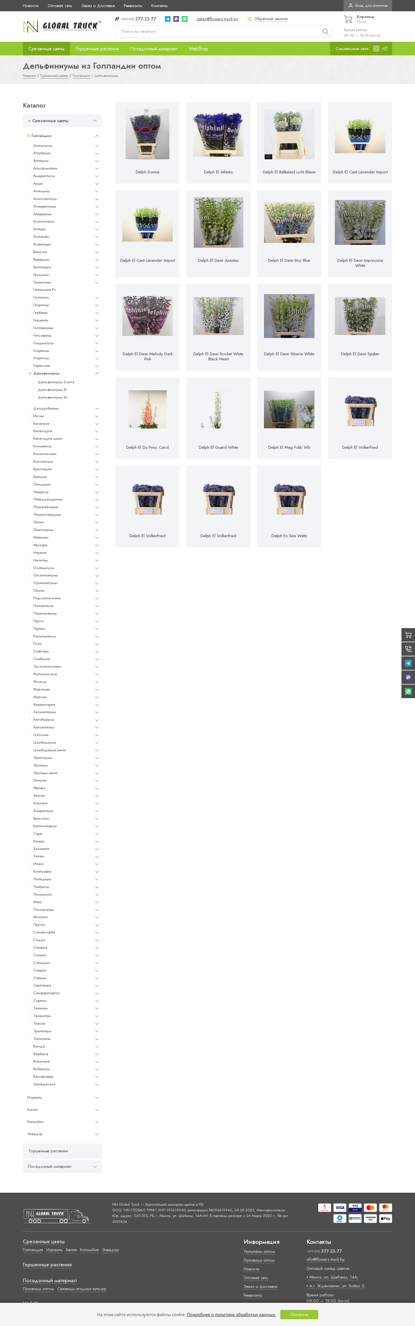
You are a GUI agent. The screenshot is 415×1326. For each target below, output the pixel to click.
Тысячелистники (47, 666)
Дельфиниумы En (53, 397)
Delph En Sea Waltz (289, 535)
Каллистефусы (45, 826)
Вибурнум (41, 1069)
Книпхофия (42, 871)
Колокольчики (44, 453)
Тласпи (39, 1023)
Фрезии (40, 697)
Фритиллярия (44, 704)
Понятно (299, 1314)
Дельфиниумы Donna (56, 382)
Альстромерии (45, 168)
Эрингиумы (42, 757)
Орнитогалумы (45, 582)
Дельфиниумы (46, 373)
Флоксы (40, 681)
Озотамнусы (43, 568)
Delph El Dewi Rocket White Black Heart (218, 356)
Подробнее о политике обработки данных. (231, 1314)
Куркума (40, 476)
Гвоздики (41, 274)
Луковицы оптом (38, 1289)
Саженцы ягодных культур (81, 1289)
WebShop (198, 48)
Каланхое (41, 423)
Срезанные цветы (46, 48)
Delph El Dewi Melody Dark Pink (147, 356)
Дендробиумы (46, 408)
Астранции (42, 244)
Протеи (39, 628)
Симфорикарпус (46, 993)
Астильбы (41, 236)
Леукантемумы (45, 507)
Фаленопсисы (45, 674)
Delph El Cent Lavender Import (360, 172)
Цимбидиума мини (49, 750)
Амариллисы (44, 175)
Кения (32, 1109)
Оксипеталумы (45, 575)
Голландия (41, 135)
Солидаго (41, 962)
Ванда (39, 1046)
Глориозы (41, 350)
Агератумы (42, 153)
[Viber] (176, 19)
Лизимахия (42, 894)
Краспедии (42, 469)
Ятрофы (39, 788)
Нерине (40, 552)
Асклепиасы (43, 221)
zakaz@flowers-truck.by (217, 19)
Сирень (40, 1000)
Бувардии (41, 259)
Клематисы (42, 446)
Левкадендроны (47, 499)
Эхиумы (40, 780)
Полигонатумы (45, 613)
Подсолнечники (47, 598)
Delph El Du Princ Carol (147, 447)
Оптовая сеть (60, 6)
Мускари (40, 545)
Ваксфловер (43, 1076)
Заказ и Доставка (98, 6)
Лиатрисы (41, 886)
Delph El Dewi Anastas (218, 260)
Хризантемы (43, 727)
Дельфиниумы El (52, 389)
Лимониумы (43, 529)
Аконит (39, 795)
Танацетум (42, 1015)
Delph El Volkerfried (360, 447)
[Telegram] (168, 19)
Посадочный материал (153, 48)
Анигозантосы (45, 198)
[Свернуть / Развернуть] (95, 120)
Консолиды (43, 461)
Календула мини (47, 438)
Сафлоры (41, 651)
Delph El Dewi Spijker (360, 353)
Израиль (34, 1097)
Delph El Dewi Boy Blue (289, 260)
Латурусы (41, 492)
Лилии (38, 522)
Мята (37, 902)
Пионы (39, 590)
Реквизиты (133, 6)
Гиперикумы (43, 327)
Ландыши (42, 484)
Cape (37, 833)
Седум (39, 939)
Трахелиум (42, 1031)
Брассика (41, 818)
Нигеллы (40, 560)
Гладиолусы (43, 343)
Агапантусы (42, 145)
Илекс (38, 863)
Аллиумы (41, 160)
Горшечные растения (97, 48)
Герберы (40, 312)
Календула (42, 431)
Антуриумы (42, 214)
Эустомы (40, 765)
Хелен (38, 856)
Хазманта (41, 848)
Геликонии (42, 282)
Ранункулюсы (44, 636)
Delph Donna (147, 172)
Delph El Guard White (218, 447)
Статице (39, 978)
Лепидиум (42, 879)
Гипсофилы (42, 335)
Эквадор (34, 1133)
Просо (38, 621)
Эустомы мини (45, 773)
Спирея (39, 970)
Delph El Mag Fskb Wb (289, 447)
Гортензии (41, 365)
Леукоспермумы (47, 514)
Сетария (40, 947)
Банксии (40, 251)
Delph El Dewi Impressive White (360, 263)
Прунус (39, 924)
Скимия (39, 955)
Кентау (38, 841)
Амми (38, 183)
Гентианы (41, 297)
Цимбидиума (44, 742)
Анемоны (41, 191)
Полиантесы (43, 605)
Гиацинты (40, 320)
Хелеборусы (43, 719)
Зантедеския (44, 1084)
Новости (31, 6)
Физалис (40, 917)
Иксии (38, 416)
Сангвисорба (44, 932)
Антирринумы (44, 206)
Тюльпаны (42, 1038)
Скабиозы (41, 658)
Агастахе (40, 803)
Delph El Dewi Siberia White (289, 353)
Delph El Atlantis (218, 172)
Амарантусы (43, 810)
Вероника (41, 1061)
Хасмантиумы (44, 712)
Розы (37, 643)
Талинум (40, 1008)
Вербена (40, 1054)
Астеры (39, 229)
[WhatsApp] (184, 19)
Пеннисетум (43, 909)
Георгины (41, 305)
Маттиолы (41, 537)
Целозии (41, 734)
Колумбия (35, 1121)
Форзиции (41, 689)
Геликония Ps (44, 289)
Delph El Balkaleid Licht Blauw (289, 172)
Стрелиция (42, 985)
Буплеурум (42, 267)
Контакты (159, 6)
